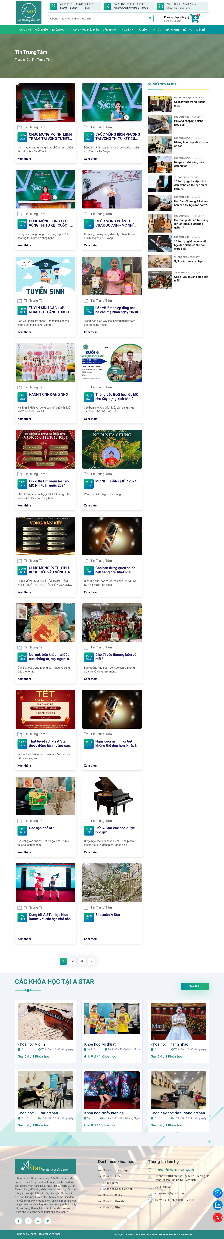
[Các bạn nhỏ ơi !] (45, 796)
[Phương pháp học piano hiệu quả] (160, 124)
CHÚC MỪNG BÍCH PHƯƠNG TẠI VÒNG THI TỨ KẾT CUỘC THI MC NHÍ (117, 136)
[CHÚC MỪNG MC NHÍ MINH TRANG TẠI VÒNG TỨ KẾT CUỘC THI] (45, 102)
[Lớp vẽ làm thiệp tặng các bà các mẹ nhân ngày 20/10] (111, 276)
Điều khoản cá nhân (50, 1234)
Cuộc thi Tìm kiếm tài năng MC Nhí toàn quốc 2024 (49, 483)
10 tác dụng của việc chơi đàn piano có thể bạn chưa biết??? (190, 185)
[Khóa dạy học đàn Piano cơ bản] (178, 1090)
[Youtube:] (37, 1220)
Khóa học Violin (31, 1044)
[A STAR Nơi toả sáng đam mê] (29, 12)
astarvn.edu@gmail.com (178, 8)
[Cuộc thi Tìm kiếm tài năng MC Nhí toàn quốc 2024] (45, 449)
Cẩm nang (109, 29)
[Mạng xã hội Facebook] (18, 1220)
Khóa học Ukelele (113, 1201)
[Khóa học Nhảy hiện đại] (112, 1090)
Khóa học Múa (111, 1176)
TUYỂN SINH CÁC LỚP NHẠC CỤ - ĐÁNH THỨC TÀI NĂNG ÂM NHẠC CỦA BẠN (51, 310)
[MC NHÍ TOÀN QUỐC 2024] (111, 449)
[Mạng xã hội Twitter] (28, 1220)
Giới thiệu (41, 29)
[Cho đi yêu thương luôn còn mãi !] (111, 622)
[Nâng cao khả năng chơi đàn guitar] (160, 164)
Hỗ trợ (187, 29)
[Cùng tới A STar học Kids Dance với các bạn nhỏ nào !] (45, 882)
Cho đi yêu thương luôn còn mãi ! (116, 656)
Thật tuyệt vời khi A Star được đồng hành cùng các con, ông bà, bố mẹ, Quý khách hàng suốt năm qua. (49, 743)
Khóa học (58, 29)
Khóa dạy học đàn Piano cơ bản (178, 1113)
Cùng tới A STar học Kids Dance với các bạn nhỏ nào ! (50, 917)
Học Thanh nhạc (183, 98)
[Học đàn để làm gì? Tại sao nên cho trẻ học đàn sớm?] (160, 203)
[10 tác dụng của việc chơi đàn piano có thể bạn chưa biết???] (160, 183)
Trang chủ (24, 29)
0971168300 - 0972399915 (181, 4)
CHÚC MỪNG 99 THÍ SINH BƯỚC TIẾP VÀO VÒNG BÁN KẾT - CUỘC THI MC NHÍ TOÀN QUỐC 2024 (50, 570)
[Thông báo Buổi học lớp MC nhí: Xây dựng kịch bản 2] (111, 362)
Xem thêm (24, 158)
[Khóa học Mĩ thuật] (112, 1021)
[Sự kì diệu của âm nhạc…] (160, 261)
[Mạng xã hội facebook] (47, 1220)
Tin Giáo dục (180, 177)
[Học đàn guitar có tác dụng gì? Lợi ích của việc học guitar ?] (160, 223)
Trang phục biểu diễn (85, 29)
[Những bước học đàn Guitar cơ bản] (160, 144)
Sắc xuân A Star (108, 915)
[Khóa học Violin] (45, 1021)
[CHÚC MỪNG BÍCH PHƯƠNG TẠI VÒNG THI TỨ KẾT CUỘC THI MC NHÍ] (111, 102)
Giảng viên (172, 29)
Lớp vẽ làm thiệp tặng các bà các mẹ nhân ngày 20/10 (116, 310)
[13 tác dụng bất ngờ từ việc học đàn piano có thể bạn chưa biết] (160, 243)
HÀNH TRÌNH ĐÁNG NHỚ (48, 394)
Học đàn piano (181, 117)
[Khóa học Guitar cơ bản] (45, 1090)
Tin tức (156, 29)
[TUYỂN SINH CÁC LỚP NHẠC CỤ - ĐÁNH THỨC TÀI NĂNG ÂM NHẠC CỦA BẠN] (45, 276)
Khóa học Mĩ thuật (100, 1044)
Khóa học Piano (112, 1207)
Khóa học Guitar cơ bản (38, 1113)
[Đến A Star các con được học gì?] (111, 796)
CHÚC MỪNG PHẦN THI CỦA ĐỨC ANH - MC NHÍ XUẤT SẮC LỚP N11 (114, 223)
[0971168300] (218, 1217)
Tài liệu (142, 29)
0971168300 (163, 1186)
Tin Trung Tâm (34, 127)
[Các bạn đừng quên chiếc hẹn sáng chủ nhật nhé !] (111, 536)
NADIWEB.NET (187, 1234)
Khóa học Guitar (112, 1195)
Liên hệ (200, 29)
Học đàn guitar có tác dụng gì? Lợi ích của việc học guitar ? (191, 223)
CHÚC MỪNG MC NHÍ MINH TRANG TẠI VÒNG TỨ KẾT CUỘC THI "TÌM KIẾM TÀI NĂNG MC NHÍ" (50, 136)
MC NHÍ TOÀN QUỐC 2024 (115, 481)
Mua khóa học (47, 1005)
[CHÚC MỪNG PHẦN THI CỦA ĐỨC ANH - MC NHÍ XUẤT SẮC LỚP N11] (111, 189)
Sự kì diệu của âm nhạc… (189, 261)
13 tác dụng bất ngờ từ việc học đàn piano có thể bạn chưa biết (191, 245)
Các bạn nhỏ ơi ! (41, 828)
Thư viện (125, 29)
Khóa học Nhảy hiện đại (104, 1113)
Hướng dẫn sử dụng (25, 1234)
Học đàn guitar (182, 138)
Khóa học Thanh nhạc (169, 1044)
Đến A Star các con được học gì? (115, 830)
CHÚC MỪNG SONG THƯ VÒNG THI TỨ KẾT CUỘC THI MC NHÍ (51, 223)
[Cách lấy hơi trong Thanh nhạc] (160, 103)
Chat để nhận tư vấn (218, 1193)
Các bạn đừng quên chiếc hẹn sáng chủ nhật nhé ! (115, 570)
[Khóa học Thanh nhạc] (178, 1021)
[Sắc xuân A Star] (111, 882)
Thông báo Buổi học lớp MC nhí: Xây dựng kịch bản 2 (116, 396)
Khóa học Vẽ (110, 1182)
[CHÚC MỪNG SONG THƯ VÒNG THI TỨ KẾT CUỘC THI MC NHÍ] (45, 189)
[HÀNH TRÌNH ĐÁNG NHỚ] (45, 362)
